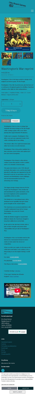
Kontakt (3, 352)
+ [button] (20, 104)
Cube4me (17, 271)
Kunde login (4, 348)
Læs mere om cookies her (7, 384)
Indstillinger (17, 392)
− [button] (3, 104)
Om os (3, 350)
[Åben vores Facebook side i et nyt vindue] (3, 370)
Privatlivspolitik (5, 354)
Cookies (3, 344)
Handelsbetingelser (6, 342)
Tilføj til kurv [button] (11, 110)
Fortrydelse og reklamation (8, 346)
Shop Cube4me (14, 276)
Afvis (9, 388)
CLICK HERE (14, 257)
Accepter (25, 388)
